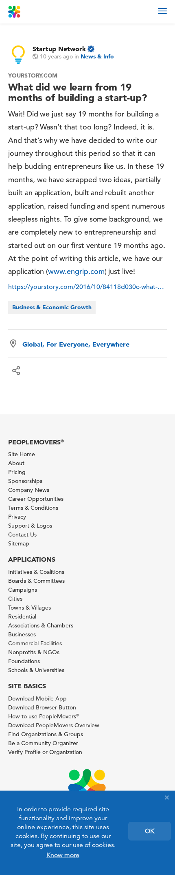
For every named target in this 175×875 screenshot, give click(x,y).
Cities (15, 598)
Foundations (24, 661)
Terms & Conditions (33, 507)
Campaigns (22, 589)
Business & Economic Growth (52, 307)
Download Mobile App (37, 698)
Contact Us (22, 534)
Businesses (22, 634)
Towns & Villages (29, 607)
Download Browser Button (42, 707)
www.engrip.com (76, 271)
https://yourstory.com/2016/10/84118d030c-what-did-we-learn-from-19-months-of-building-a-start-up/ (87, 287)
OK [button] (149, 831)
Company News (28, 490)
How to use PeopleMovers (43, 716)
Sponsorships (25, 481)
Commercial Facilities (35, 643)
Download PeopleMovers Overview (53, 725)
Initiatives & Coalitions (36, 571)
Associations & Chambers (40, 625)
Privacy (17, 516)
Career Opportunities (35, 498)
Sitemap (18, 543)
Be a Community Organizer (43, 743)
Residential (22, 616)
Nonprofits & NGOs (33, 652)
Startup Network (59, 49)
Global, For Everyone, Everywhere (75, 344)
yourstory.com (32, 75)
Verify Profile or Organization (45, 752)
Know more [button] (62, 855)
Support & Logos (30, 525)
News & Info (97, 56)
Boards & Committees (36, 580)
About (16, 463)
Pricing (17, 472)
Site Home (21, 454)
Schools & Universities (36, 670)
